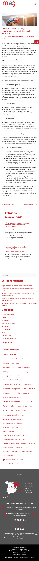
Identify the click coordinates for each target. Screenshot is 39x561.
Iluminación (5, 326)
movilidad (6, 452)
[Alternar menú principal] (35, 4)
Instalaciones (6, 329)
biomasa (6, 363)
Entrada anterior (8, 204)
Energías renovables (8, 323)
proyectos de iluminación (13, 459)
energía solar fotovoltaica (12, 397)
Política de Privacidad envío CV (19, 551)
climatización (8, 367)
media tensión (8, 447)
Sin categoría (6, 335)
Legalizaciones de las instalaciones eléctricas (17, 286)
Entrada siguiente (30, 204)
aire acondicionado (10, 359)
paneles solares (26, 452)
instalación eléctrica (10, 427)
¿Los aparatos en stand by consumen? (16, 248)
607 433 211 (10, 513)
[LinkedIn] (19, 524)
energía (17, 393)
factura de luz (22, 406)
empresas (6, 393)
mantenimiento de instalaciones (14, 439)
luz (23, 427)
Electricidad (5, 320)
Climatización (19, 37)
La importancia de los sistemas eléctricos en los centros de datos (19, 538)
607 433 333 (26, 513)
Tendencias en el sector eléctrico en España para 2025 (19, 535)
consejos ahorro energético (22, 372)
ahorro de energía (11, 349)
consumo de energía (11, 384)
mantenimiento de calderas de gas (15, 435)
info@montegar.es (20, 515)
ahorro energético (11, 354)
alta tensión (25, 359)
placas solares (8, 455)
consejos (6, 372)
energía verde (28, 402)
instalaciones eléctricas (13, 415)
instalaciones (21, 410)
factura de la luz (8, 406)
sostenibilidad (8, 464)
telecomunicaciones (23, 464)
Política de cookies (19, 553)
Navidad (15, 452)
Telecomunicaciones (9, 338)
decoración (27, 384)
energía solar (28, 393)
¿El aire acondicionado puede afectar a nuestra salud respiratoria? (17, 224)
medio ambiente (21, 447)
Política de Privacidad (19, 549)
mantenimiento (8, 432)
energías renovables (11, 402)
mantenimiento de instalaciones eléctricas (19, 443)
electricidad (29, 388)
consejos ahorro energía (11, 376)
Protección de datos (19, 547)
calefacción (16, 363)
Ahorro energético (9, 37)
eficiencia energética (11, 388)
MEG (3, 332)
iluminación (8, 410)
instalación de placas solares (13, 423)
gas (31, 406)
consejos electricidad (10, 380)
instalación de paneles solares (13, 419)
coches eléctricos (24, 368)
